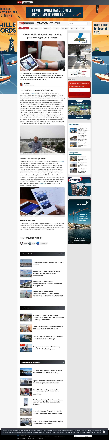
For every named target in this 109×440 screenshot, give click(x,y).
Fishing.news (73, 153)
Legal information (32, 436)
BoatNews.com (74, 124)
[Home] (20, 28)
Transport (56, 28)
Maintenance (47, 28)
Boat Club (43, 183)
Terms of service (47, 436)
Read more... (99, 432)
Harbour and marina (42, 254)
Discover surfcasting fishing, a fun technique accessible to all (82, 164)
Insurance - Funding (36, 28)
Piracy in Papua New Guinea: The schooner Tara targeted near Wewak (83, 144)
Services (25, 28)
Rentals (82, 28)
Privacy (55, 436)
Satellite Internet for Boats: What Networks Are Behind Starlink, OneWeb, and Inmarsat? (82, 131)
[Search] (89, 23)
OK (103, 432)
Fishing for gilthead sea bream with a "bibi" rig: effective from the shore (82, 170)
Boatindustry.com (21, 438)
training (33, 93)
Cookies (40, 436)
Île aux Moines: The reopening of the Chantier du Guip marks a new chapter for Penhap (82, 138)
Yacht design (74, 28)
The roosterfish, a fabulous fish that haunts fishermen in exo (82, 158)
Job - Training (65, 28)
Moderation (62, 436)
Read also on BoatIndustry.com (30, 362)
